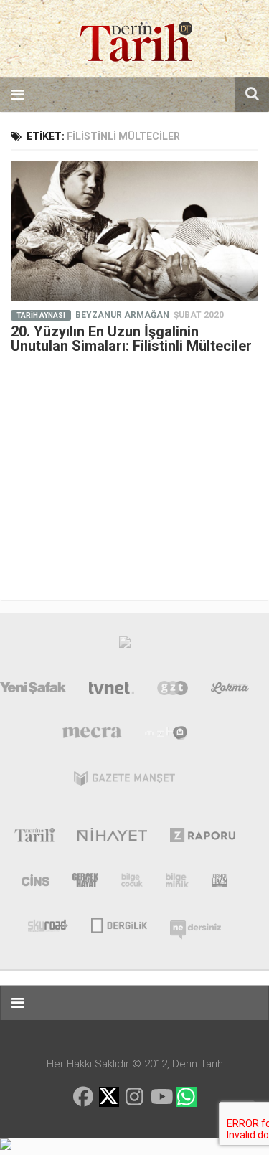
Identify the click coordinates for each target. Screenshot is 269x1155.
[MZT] (166, 736)
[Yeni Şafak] (33, 691)
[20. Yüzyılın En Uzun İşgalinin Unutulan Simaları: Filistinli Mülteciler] (134, 231)
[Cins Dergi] (35, 883)
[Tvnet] (112, 691)
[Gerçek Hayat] (85, 883)
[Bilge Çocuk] (132, 883)
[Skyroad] (48, 924)
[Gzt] (172, 691)
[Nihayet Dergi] (112, 838)
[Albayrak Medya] (125, 646)
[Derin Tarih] (34, 838)
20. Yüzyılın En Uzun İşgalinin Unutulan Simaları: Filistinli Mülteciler (131, 338)
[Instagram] (135, 1097)
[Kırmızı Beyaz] (219, 883)
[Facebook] (83, 1097)
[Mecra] (92, 736)
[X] (109, 1098)
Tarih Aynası (40, 315)
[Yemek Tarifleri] (230, 691)
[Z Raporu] (202, 838)
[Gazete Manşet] (124, 781)
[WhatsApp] (186, 1097)
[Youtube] (161, 1097)
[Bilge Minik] (177, 883)
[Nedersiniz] (196, 924)
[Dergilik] (118, 924)
